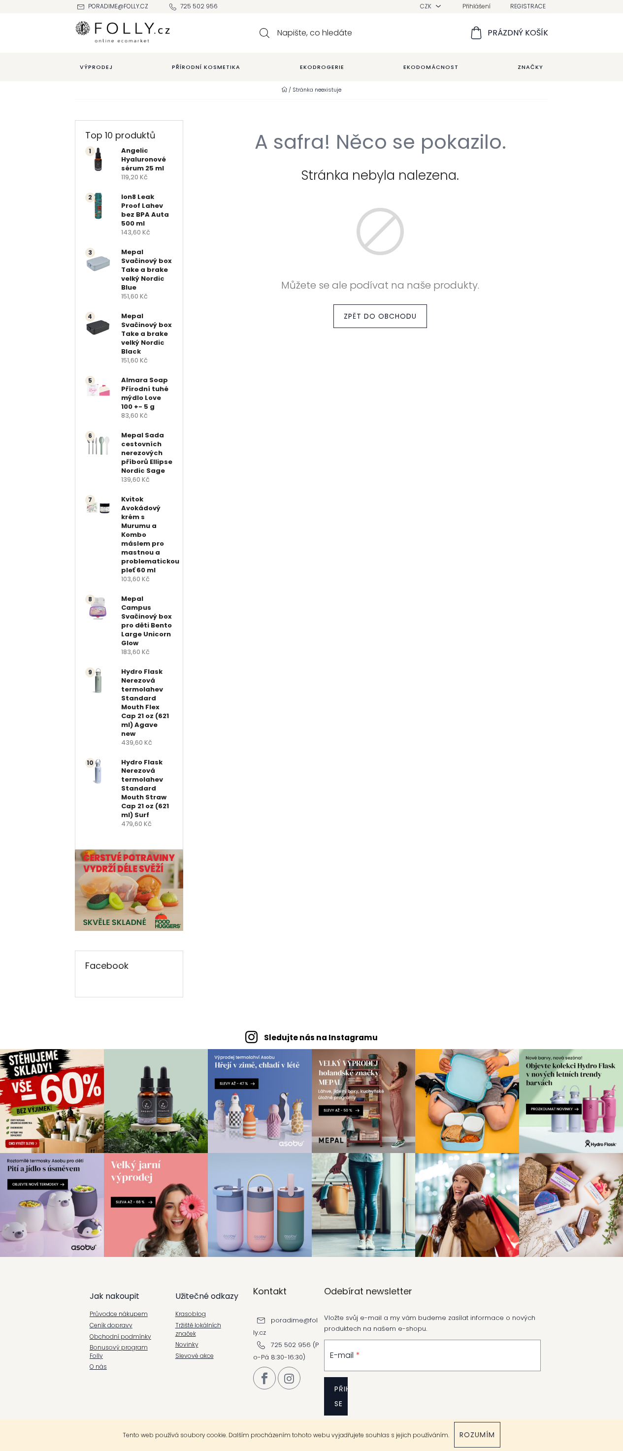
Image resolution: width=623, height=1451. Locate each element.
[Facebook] (264, 1378)
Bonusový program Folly (119, 1352)
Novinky (186, 1345)
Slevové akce (194, 1356)
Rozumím (477, 1435)
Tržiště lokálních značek (198, 1329)
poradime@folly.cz (118, 6)
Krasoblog (190, 1314)
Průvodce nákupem (119, 1314)
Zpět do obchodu (380, 316)
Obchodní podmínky (120, 1337)
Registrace (528, 6)
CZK (426, 6)
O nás (98, 1367)
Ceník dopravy (111, 1325)
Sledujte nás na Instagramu (321, 1037)
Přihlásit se (341, 1396)
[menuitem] (96, 67)
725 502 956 (199, 6)
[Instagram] (289, 1378)
